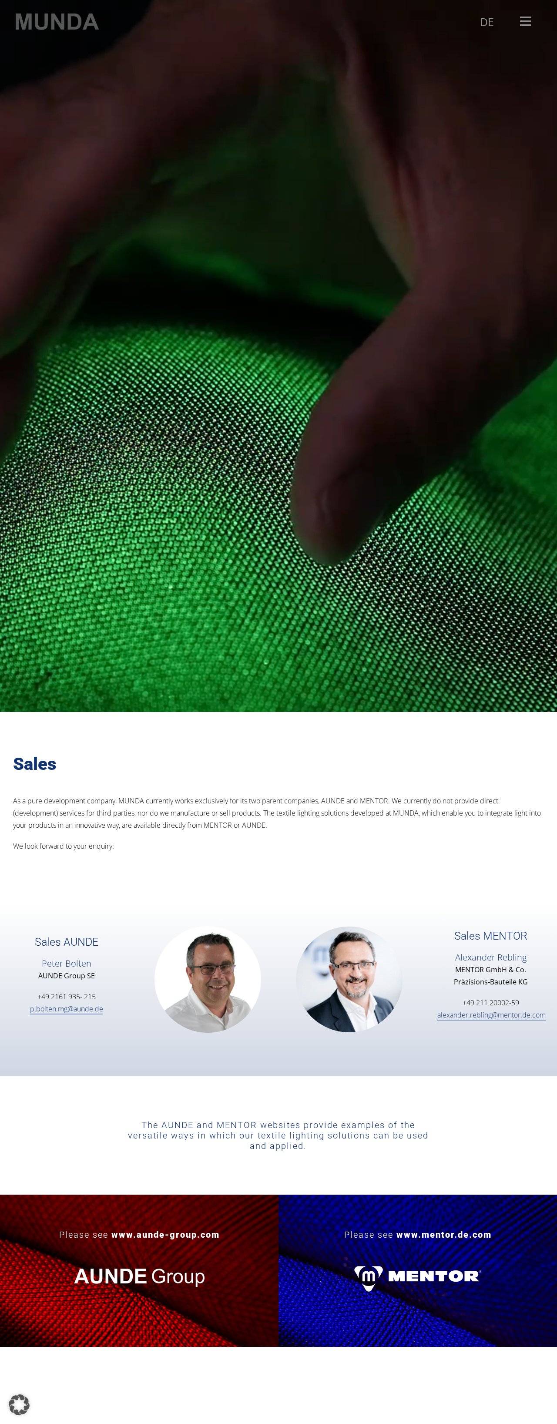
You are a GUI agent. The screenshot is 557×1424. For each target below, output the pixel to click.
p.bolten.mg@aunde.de (66, 1009)
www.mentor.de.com (444, 1234)
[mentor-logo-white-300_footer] (418, 1265)
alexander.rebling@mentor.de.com (491, 1015)
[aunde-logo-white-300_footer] (139, 1265)
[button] (19, 1405)
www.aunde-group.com (165, 1234)
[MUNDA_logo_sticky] (56, 15)
